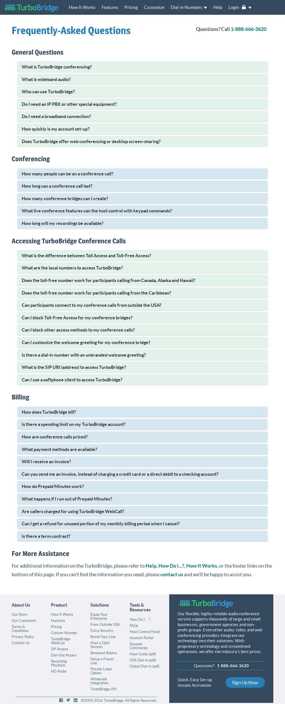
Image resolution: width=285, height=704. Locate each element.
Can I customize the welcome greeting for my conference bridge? (86, 342)
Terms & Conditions (20, 629)
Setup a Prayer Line (102, 661)
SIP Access (59, 649)
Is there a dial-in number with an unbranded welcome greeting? (84, 354)
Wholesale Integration (99, 681)
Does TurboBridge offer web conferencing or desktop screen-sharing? (91, 141)
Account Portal (141, 638)
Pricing (131, 7)
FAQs (134, 626)
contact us (171, 574)
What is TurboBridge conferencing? (57, 66)
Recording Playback (59, 663)
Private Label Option (101, 671)
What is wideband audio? (46, 79)
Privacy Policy (23, 637)
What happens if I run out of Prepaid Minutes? (67, 498)
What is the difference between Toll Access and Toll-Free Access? (86, 255)
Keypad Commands (139, 646)
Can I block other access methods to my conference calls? (78, 329)
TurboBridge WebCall (60, 641)
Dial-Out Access (64, 655)
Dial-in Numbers (186, 7)
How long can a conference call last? (57, 185)
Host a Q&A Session (100, 645)
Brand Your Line (103, 637)
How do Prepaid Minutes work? (53, 486)
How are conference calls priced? (55, 436)
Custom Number (64, 633)
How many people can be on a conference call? (67, 173)
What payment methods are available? (59, 449)
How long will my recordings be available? (63, 223)
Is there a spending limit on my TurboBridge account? (74, 424)
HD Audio (59, 671)
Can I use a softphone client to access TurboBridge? (72, 379)
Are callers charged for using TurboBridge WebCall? (73, 511)
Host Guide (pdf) (143, 654)
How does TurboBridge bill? (49, 411)
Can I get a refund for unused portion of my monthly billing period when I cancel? (101, 523)
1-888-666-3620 (248, 29)
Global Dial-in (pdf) (144, 666)
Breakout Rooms (103, 653)
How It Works (82, 7)
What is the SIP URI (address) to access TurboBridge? (74, 367)
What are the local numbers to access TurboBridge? (72, 267)
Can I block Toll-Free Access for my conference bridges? (77, 317)
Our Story (19, 614)
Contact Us (21, 643)
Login (235, 7)
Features (110, 7)
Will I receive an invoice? (46, 461)
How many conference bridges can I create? (65, 198)
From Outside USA (105, 624)
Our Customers (24, 621)
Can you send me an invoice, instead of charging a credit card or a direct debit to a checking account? (120, 474)
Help (217, 7)
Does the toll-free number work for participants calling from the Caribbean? (96, 292)
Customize (154, 7)
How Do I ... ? (140, 619)
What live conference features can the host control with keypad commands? (97, 210)
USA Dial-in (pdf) (143, 660)
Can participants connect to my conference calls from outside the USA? (91, 305)
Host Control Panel (145, 632)
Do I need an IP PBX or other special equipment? (69, 104)
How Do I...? (171, 566)
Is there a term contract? (46, 536)
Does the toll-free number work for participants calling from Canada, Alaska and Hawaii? (108, 280)
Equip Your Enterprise (98, 616)
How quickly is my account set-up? (56, 128)
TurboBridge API (103, 689)
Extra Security (101, 631)
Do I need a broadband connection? (56, 116)
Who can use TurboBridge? (48, 91)
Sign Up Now (245, 682)
